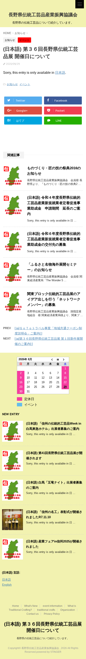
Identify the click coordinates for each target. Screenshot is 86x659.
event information (52, 605)
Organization (67, 609)
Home (15, 605)
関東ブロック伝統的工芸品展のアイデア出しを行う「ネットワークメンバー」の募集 (53, 299)
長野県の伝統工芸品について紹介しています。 (43, 638)
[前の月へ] (50, 359)
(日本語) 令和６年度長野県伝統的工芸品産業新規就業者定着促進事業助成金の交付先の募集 (53, 239)
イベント (24, 84)
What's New (31, 605)
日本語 (60, 72)
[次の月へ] (65, 359)
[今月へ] (58, 359)
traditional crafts (46, 609)
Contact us (33, 613)
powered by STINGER (48, 651)
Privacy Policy (52, 613)
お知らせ (12, 84)
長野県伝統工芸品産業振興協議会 (43, 15)
